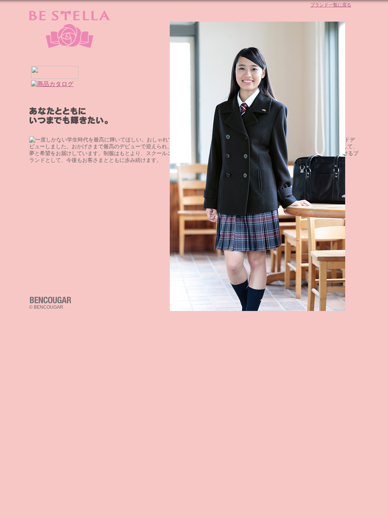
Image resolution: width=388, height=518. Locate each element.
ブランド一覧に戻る (330, 5)
